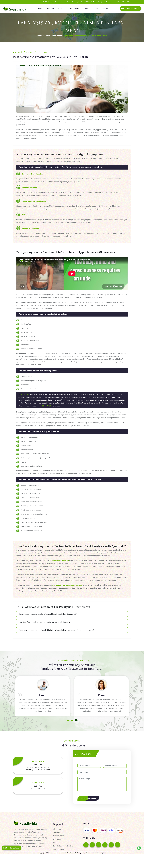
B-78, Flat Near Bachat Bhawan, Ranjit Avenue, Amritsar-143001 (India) (69, 2)
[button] (68, 720)
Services (61, 9)
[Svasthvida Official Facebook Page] (5, 2)
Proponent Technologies (96, 853)
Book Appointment (88, 798)
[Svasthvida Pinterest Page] (105, 844)
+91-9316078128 (45, 406)
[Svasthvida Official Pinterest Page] (17, 2)
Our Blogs (57, 839)
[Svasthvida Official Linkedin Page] (21, 2)
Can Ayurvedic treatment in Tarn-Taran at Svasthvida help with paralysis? (48, 614)
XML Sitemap (58, 849)
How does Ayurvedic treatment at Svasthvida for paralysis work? (44, 622)
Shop (96, 9)
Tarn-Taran (57, 36)
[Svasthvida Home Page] (15, 8)
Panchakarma (75, 9)
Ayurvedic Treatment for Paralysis (67, 585)
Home (40, 9)
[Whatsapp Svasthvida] (139, 848)
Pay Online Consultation (130, 9)
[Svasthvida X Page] (98, 844)
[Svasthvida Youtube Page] (25, 2)
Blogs (87, 9)
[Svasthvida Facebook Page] (86, 844)
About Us (50, 9)
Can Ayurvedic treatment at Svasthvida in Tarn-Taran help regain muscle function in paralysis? (56, 630)
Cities (47, 36)
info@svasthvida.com (106, 2)
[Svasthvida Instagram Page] (92, 844)
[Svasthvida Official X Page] (13, 2)
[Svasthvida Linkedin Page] (111, 844)
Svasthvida (25, 394)
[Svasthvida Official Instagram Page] (9, 2)
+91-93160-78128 (122, 2)
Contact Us (106, 9)
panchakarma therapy (59, 561)
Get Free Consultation (11, 848)
